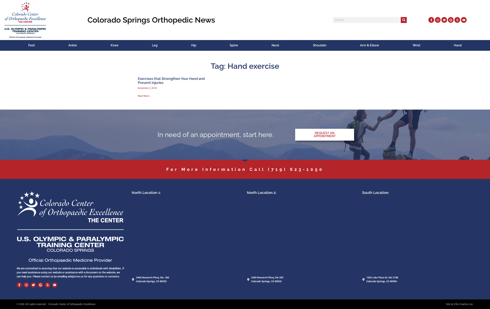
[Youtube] (464, 20)
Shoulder (320, 45)
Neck (275, 45)
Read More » (144, 96)
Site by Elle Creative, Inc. (459, 304)
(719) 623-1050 (296, 169)
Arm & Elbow (369, 45)
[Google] (451, 20)
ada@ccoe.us (75, 276)
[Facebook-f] (431, 20)
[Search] (404, 20)
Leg (155, 45)
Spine (234, 45)
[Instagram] (438, 20)
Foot (31, 45)
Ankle (72, 45)
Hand (458, 45)
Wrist (416, 45)
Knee (114, 45)
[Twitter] (444, 20)
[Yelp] (457, 20)
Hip (193, 45)
